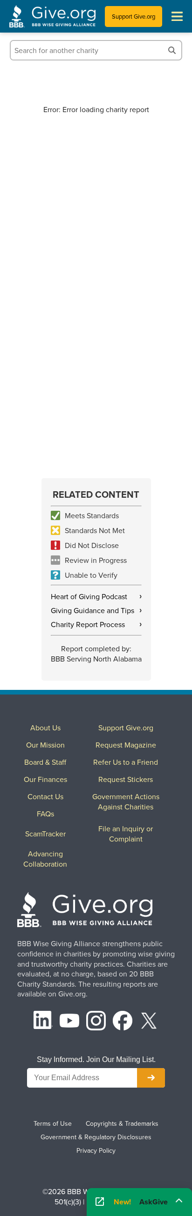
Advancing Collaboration (45, 859)
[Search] (172, 50)
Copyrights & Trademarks (122, 1123)
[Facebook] (122, 1022)
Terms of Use (53, 1123)
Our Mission (45, 745)
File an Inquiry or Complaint (125, 833)
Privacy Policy (96, 1150)
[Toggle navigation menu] (177, 16)
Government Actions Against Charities (125, 801)
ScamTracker (45, 833)
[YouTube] (69, 1022)
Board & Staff (45, 762)
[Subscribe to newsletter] (151, 1078)
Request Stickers (125, 779)
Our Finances (45, 779)
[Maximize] (179, 1199)
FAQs (45, 813)
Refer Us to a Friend (125, 762)
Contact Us (45, 796)
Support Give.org (133, 16)
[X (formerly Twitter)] (149, 1022)
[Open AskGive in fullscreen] (99, 1202)
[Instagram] (96, 1022)
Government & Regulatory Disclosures (96, 1137)
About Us (45, 727)
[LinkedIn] (43, 1022)
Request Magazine (126, 745)
